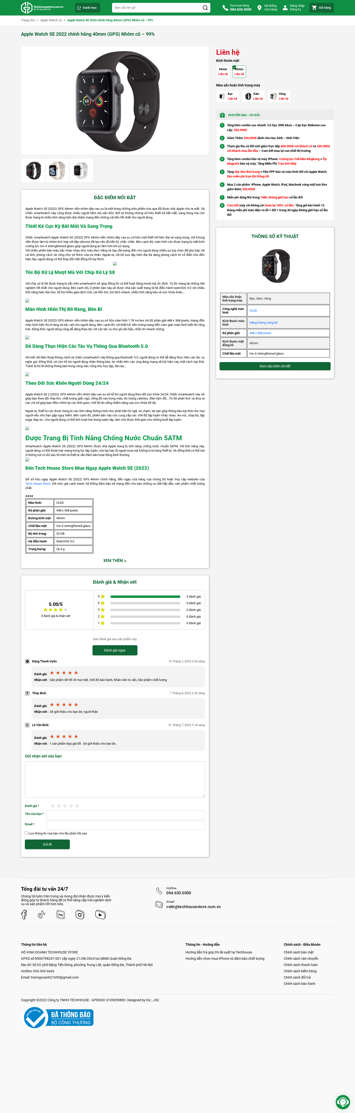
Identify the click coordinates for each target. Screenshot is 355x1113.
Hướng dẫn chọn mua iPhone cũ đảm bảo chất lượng (224, 958)
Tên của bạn (34, 814)
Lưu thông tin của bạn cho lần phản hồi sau (58, 833)
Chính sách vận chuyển (301, 958)
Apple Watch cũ (51, 20)
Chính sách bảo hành (299, 984)
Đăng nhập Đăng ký (297, 7)
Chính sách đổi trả (297, 977)
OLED (253, 310)
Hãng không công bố (263, 322)
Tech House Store (37, 483)
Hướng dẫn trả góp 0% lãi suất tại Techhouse (218, 952)
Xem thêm (113, 560)
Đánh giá (32, 806)
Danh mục (90, 7)
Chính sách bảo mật (299, 952)
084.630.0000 (178, 893)
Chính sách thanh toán (301, 965)
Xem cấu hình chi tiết (275, 366)
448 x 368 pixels (260, 333)
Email (30, 824)
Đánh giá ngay (115, 650)
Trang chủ (28, 20)
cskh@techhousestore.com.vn (193, 907)
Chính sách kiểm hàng (300, 971)
